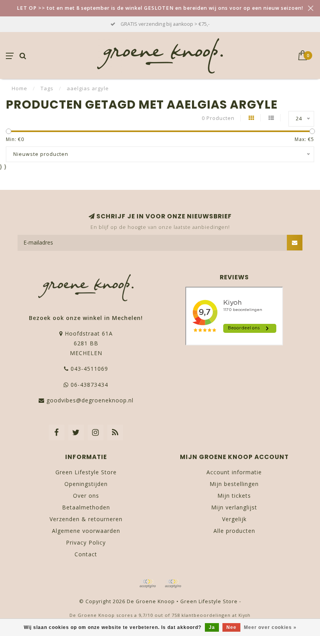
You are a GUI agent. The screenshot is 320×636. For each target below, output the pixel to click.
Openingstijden (86, 484)
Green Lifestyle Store (86, 472)
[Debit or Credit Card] (147, 584)
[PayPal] (173, 584)
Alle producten (234, 530)
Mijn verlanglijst (234, 507)
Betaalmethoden (86, 507)
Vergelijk (234, 519)
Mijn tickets (234, 495)
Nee (231, 627)
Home (19, 88)
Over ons (86, 495)
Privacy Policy (86, 542)
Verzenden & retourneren (86, 519)
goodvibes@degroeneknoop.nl (89, 400)
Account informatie (234, 472)
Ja (212, 627)
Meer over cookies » (270, 627)
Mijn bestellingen (234, 484)
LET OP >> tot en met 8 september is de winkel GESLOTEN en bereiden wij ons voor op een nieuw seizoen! (160, 8)
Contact (86, 554)
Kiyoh (244, 615)
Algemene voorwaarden (86, 530)
